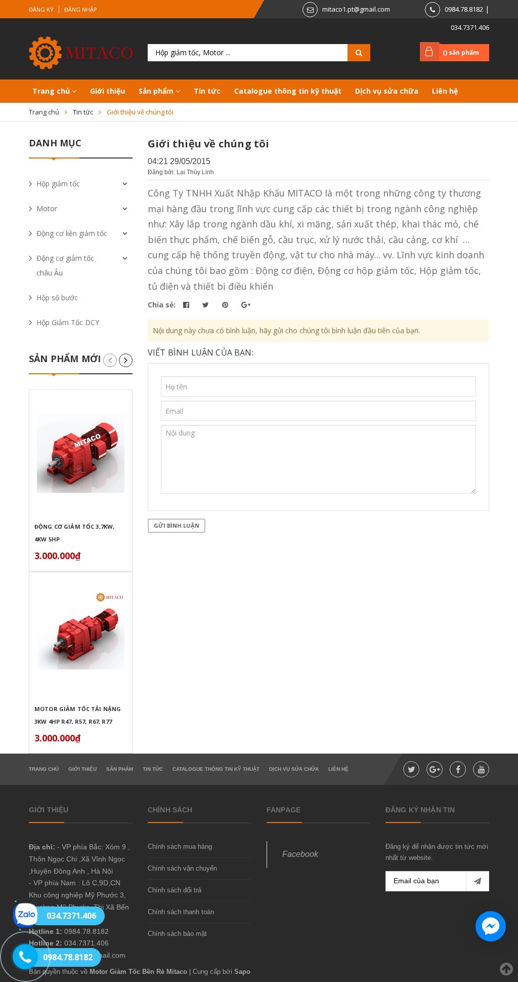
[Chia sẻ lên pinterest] (226, 304)
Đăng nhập (80, 9)
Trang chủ (52, 91)
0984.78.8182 (464, 9)
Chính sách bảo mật (177, 933)
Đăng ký (41, 9)
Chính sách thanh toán (181, 912)
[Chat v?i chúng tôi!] (491, 926)
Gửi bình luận (176, 525)
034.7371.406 (470, 27)
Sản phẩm (157, 91)
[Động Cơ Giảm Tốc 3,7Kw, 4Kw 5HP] (80, 453)
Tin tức (207, 91)
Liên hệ (445, 91)
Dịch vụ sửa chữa (386, 91)
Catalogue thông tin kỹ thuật (287, 91)
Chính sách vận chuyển (182, 868)
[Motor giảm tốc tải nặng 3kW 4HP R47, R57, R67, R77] (80, 635)
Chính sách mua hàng (180, 846)
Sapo (242, 971)
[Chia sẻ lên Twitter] (206, 304)
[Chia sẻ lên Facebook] (187, 304)
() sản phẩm (461, 52)
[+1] (245, 304)
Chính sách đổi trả (174, 890)
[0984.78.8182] (19, 956)
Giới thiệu (107, 91)
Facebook (300, 854)
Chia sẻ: (162, 304)
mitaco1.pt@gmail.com (356, 9)
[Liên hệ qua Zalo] (25, 915)
